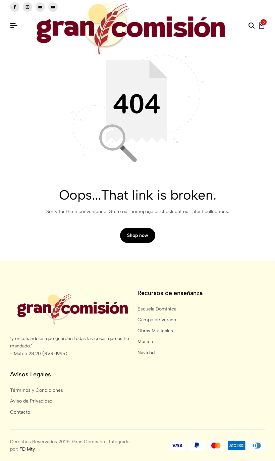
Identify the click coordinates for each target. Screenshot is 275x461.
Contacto (20, 412)
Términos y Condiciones (36, 390)
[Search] (251, 26)
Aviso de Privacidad (31, 401)
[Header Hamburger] (13, 26)
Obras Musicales (155, 331)
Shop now (137, 235)
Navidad (146, 352)
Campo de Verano (157, 320)
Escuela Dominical (157, 309)
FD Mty (27, 449)
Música (145, 341)
